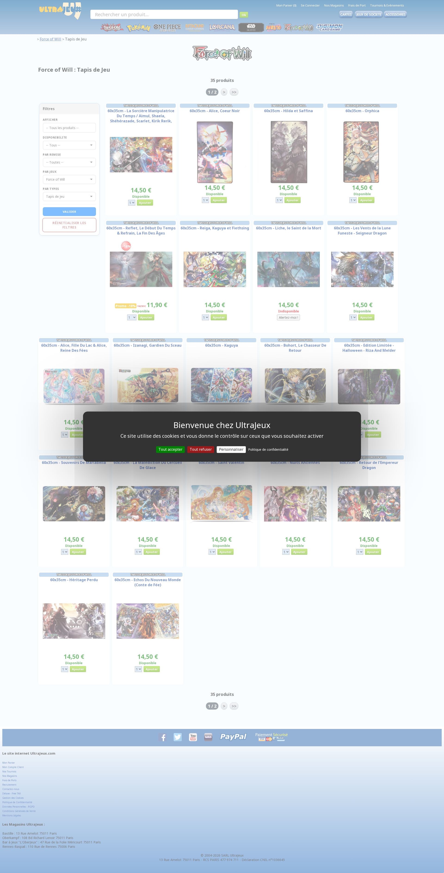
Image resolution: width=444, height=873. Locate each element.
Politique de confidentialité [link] (268, 449)
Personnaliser (231, 449)
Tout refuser (201, 449)
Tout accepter (170, 449)
